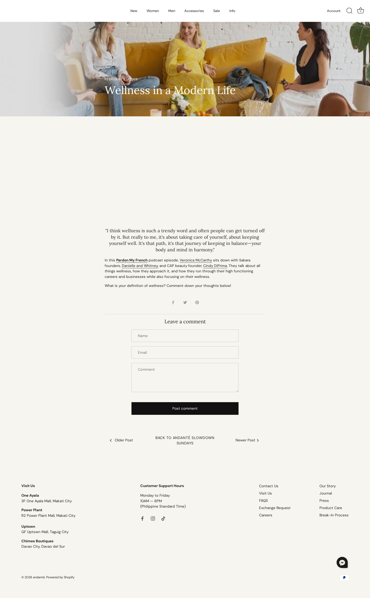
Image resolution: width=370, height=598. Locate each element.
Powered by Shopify (60, 577)
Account (333, 11)
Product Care (330, 507)
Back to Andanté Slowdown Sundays (185, 440)
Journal (325, 493)
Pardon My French (132, 260)
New (133, 11)
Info (232, 11)
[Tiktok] (163, 518)
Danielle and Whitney (140, 265)
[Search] (349, 11)
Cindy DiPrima (215, 265)
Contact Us (268, 486)
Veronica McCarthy (196, 260)
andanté (39, 577)
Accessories (194, 11)
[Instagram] (153, 518)
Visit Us (265, 493)
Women (153, 11)
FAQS (263, 500)
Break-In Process (334, 515)
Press (324, 500)
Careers (265, 515)
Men (171, 11)
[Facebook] (142, 518)
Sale (216, 11)
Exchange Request (275, 507)
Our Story (327, 486)
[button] (342, 562)
